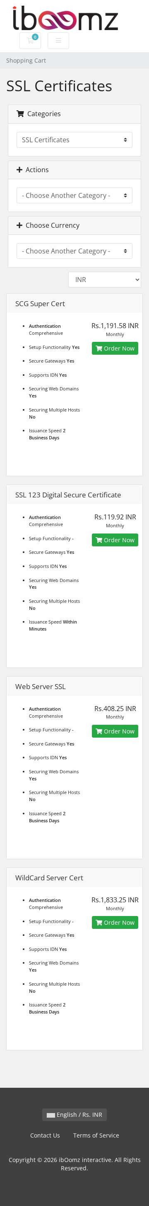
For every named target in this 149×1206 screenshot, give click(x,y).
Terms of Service (96, 1135)
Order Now (118, 348)
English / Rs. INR (78, 1114)
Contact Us (45, 1135)
